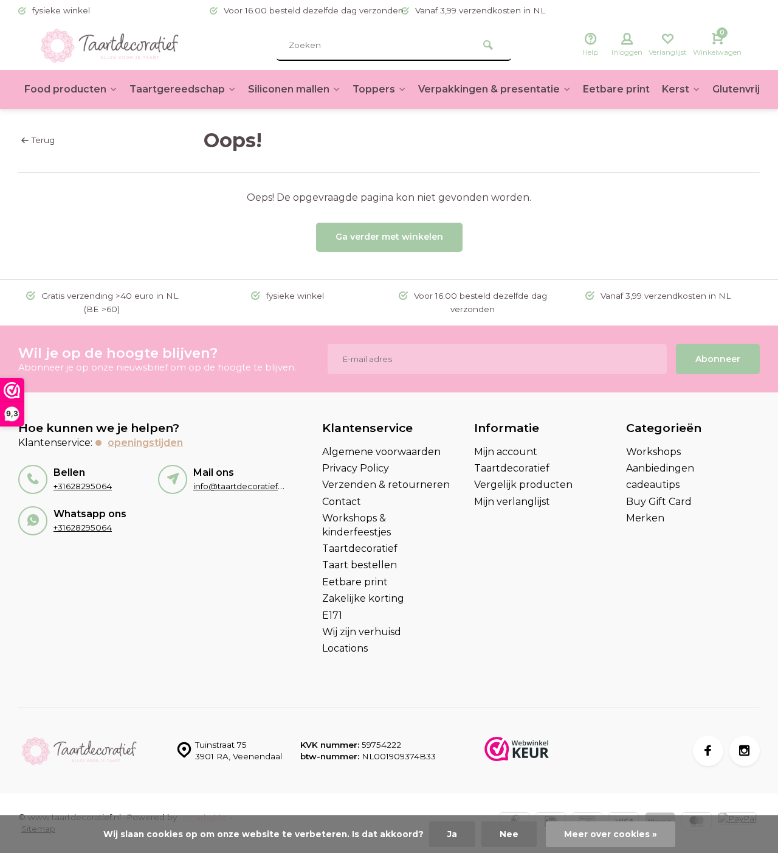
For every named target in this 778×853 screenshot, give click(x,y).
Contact (341, 501)
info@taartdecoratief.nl (240, 486)
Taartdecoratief (360, 548)
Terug (43, 140)
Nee (509, 834)
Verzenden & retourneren (386, 484)
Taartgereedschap (177, 89)
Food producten (65, 89)
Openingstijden (145, 442)
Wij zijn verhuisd (361, 632)
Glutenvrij (736, 89)
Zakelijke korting (363, 598)
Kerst (675, 89)
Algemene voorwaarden (381, 452)
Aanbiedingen (660, 468)
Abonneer (717, 358)
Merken (645, 518)
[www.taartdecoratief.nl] (109, 45)
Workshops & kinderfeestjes (356, 524)
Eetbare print (616, 89)
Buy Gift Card (659, 501)
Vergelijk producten (523, 484)
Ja (452, 834)
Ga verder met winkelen (389, 236)
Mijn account (505, 452)
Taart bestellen (359, 565)
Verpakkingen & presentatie (489, 89)
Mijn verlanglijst (512, 501)
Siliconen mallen (288, 89)
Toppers (374, 89)
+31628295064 (82, 486)
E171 (332, 615)
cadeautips (653, 484)
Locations (345, 648)
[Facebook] (708, 751)
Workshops (653, 452)
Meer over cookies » (610, 834)
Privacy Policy (355, 468)
